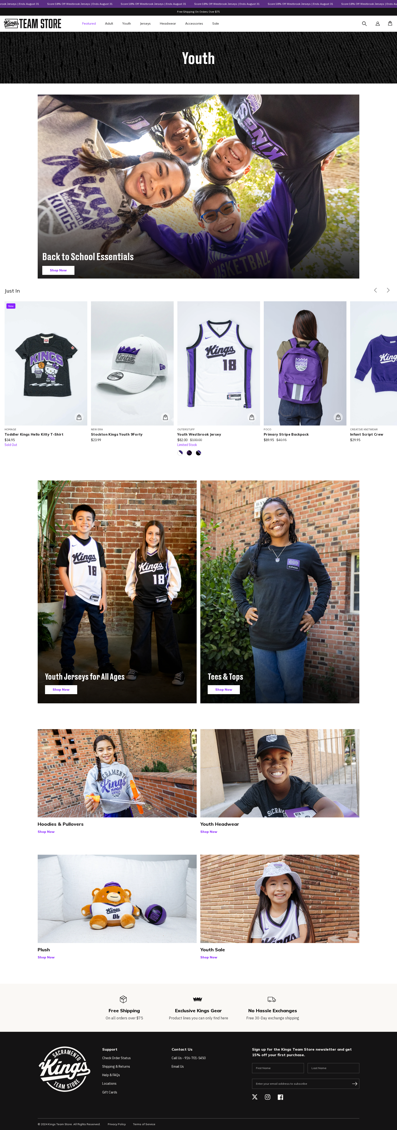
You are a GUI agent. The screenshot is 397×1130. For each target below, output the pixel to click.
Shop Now (58, 270)
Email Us (178, 1066)
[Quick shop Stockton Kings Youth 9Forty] (165, 417)
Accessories (194, 23)
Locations (109, 1083)
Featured (89, 23)
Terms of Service (144, 1124)
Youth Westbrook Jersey (199, 434)
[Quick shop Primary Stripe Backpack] (338, 417)
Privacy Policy (117, 1124)
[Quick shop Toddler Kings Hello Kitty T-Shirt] (79, 417)
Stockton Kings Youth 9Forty (117, 434)
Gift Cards (109, 1092)
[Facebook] (280, 1097)
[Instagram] (267, 1097)
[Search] (368, 26)
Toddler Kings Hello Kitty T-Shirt (34, 434)
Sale (215, 23)
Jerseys (145, 23)
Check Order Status (116, 1058)
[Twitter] (255, 1097)
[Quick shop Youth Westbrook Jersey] (251, 417)
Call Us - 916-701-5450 (189, 1058)
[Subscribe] (354, 1084)
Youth (126, 23)
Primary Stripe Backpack (286, 434)
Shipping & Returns (116, 1066)
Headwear (168, 23)
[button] (388, 23)
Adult (109, 23)
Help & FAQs (111, 1075)
